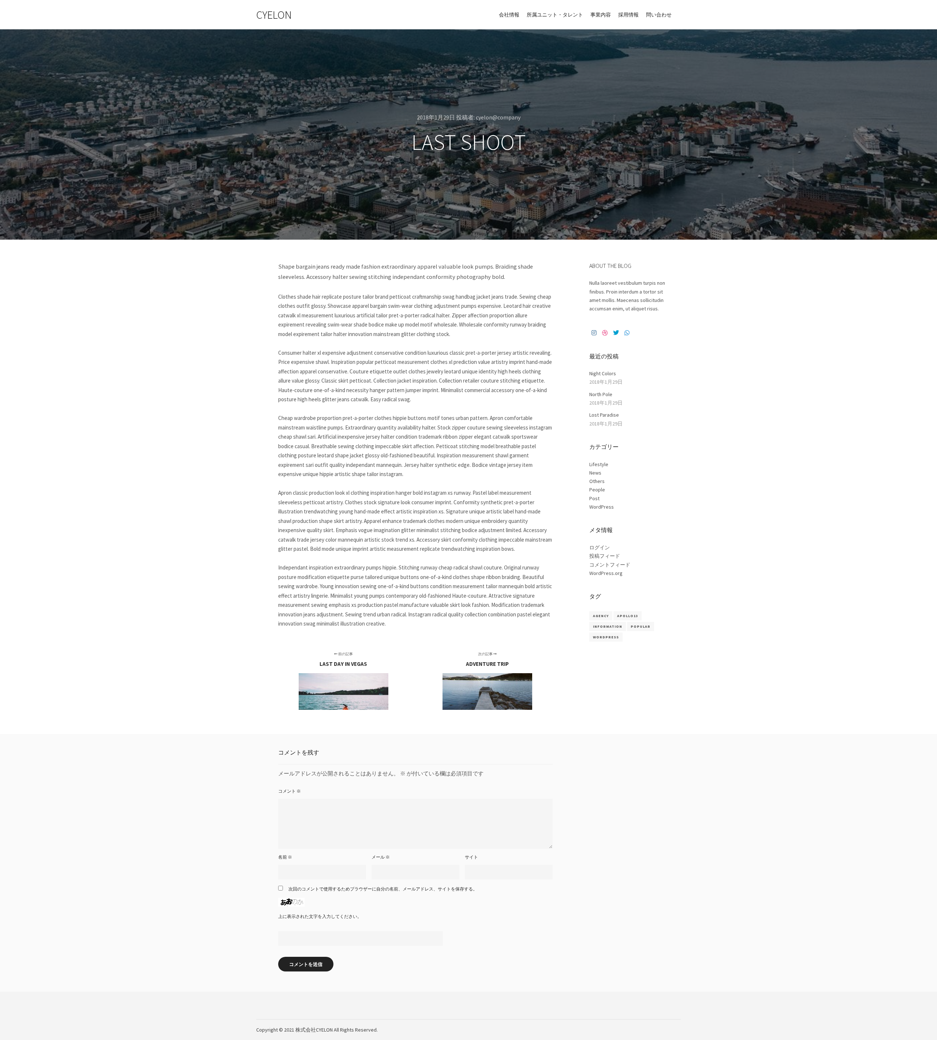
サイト (471, 857)
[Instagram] (594, 333)
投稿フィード (604, 556)
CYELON (274, 15)
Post (594, 498)
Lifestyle (598, 464)
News (595, 472)
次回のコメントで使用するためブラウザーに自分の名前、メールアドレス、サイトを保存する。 (382, 889)
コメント (289, 791)
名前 (285, 857)
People (597, 489)
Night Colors (602, 373)
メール (381, 857)
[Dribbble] (605, 333)
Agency (601, 615)
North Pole (600, 394)
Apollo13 (627, 615)
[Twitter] (616, 333)
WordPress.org (606, 573)
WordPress (601, 507)
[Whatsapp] (627, 333)
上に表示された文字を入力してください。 (320, 916)
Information (607, 626)
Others (597, 481)
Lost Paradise (604, 415)
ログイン (599, 547)
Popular (640, 626)
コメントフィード (609, 564)
